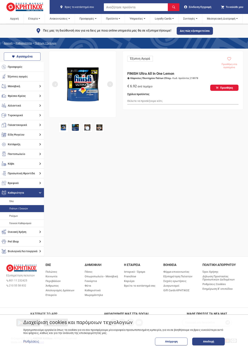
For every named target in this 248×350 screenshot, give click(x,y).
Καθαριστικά (93, 290)
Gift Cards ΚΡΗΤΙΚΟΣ (176, 290)
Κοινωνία (51, 276)
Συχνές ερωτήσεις (174, 281)
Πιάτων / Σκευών (45, 43)
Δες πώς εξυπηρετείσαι (195, 30)
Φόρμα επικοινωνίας (176, 271)
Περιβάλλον (53, 281)
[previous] (55, 84)
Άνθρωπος (52, 285)
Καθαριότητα (24, 43)
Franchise (130, 276)
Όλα (11, 201)
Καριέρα (129, 281)
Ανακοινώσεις (59, 18)
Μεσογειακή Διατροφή (221, 18)
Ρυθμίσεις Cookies (214, 284)
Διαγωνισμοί (171, 285)
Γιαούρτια (91, 281)
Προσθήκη (226, 87)
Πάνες (88, 271)
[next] (110, 84)
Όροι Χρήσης (210, 271)
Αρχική (14, 18)
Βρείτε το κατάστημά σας (139, 285)
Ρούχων (13, 216)
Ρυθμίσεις (31, 341)
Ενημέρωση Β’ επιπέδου (217, 288)
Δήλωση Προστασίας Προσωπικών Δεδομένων (218, 278)
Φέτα (88, 285)
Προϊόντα (112, 18)
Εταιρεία (51, 295)
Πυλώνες (51, 271)
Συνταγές (189, 18)
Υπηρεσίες (136, 18)
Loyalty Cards (163, 18)
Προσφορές (86, 18)
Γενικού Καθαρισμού (20, 223)
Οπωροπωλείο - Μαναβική (101, 276)
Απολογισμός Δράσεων (60, 290)
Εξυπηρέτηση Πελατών (177, 276)
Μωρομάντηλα (94, 295)
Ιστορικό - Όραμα (134, 271)
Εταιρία (33, 18)
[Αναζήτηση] (173, 7)
